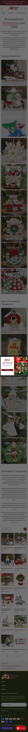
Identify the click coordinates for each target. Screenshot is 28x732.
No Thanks (7, 372)
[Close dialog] (26, 357)
